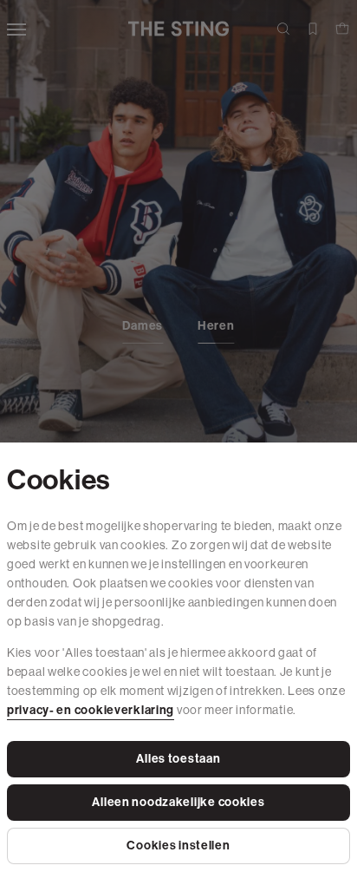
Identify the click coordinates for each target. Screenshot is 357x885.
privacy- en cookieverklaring (90, 710)
